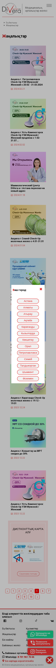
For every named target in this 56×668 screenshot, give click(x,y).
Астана (28, 301)
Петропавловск (28, 352)
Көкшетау (28, 339)
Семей (28, 359)
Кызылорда (28, 333)
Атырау (28, 314)
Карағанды (28, 326)
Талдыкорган (28, 365)
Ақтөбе (28, 320)
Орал (28, 346)
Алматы (28, 307)
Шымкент (28, 372)
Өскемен (28, 378)
